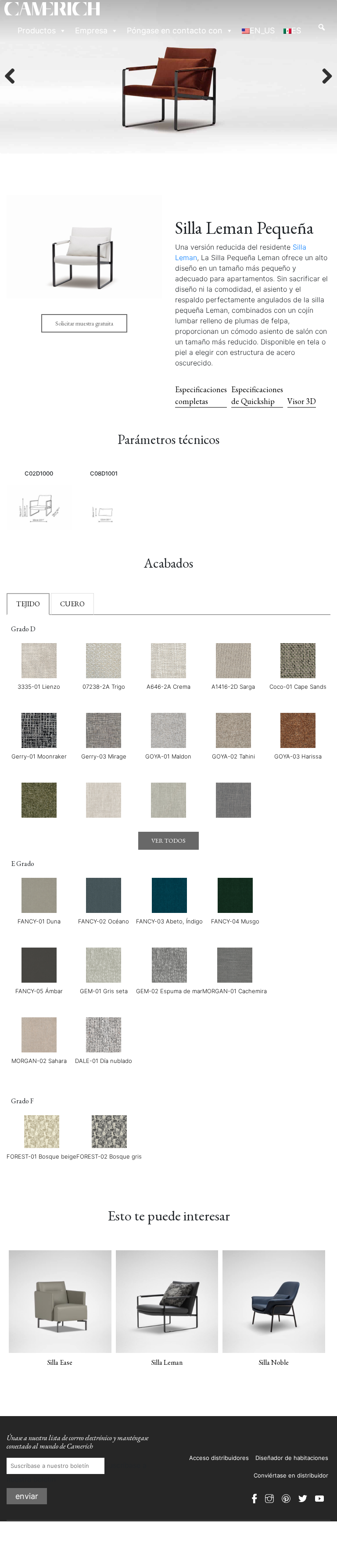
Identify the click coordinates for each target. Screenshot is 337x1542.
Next (324, 77)
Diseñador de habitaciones (291, 1457)
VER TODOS (168, 840)
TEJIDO (28, 603)
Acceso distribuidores (219, 1457)
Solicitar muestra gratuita (84, 323)
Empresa (91, 30)
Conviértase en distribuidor (291, 1475)
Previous (13, 77)
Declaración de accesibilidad (297, 1538)
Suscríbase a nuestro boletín (77, 1472)
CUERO (72, 603)
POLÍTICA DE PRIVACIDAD (293, 1529)
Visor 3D (301, 401)
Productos (37, 30)
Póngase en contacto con (174, 30)
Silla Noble (274, 1362)
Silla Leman (167, 1362)
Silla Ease (59, 1362)
